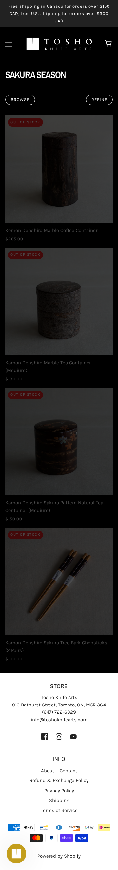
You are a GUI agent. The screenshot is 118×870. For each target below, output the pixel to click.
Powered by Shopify (59, 856)
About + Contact (59, 771)
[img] (44, 736)
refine (99, 99)
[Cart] (109, 44)
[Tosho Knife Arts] (59, 43)
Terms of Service (59, 810)
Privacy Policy (59, 790)
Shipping (59, 800)
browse (20, 99)
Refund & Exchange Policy (59, 780)
